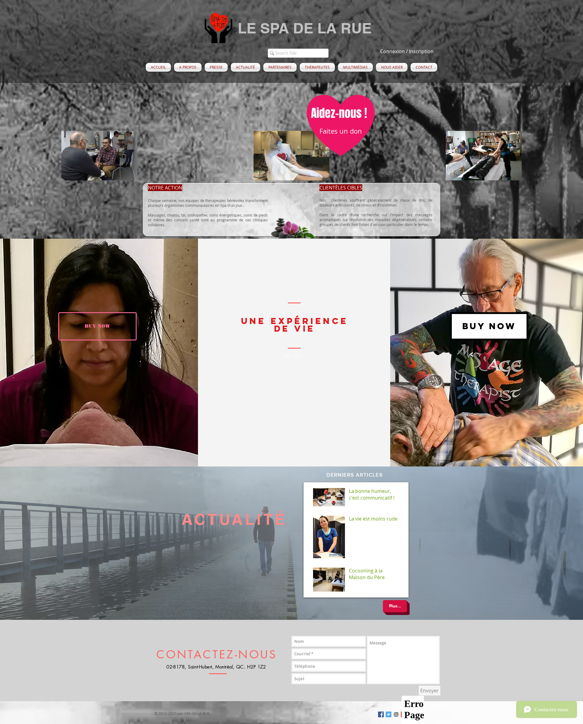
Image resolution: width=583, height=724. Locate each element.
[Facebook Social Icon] (381, 714)
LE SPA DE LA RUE (305, 28)
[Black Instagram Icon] (396, 714)
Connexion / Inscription (407, 51)
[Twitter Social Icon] (388, 714)
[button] (187, 67)
